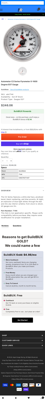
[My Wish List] (44, 10)
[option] (22, 42)
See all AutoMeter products (19, 89)
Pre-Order (22, 137)
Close (43, 14)
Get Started (22, 320)
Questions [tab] (17, 226)
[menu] (1, 10)
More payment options (23, 149)
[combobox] (22, 3)
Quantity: (5, 157)
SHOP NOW (26, 14)
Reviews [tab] (5, 226)
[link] (3, 398)
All (3, 19)
